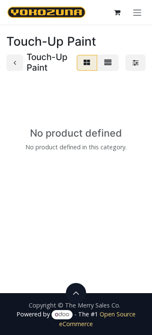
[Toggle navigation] (137, 12)
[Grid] (87, 63)
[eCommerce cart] (117, 12)
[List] (108, 63)
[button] (76, 293)
